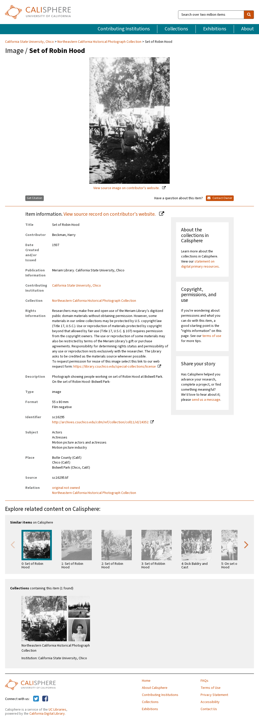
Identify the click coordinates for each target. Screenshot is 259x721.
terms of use (211, 335)
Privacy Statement (214, 695)
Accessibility (210, 702)
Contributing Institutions (124, 28)
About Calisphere (154, 688)
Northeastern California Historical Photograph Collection (99, 41)
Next (246, 544)
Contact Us (209, 709)
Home (146, 681)
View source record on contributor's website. (110, 214)
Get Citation (34, 198)
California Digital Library (47, 713)
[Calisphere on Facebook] (45, 699)
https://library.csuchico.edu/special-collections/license (114, 366)
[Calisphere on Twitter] (36, 699)
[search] (249, 14)
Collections (176, 28)
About (247, 28)
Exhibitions (214, 28)
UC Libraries (57, 709)
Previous (12, 544)
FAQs (204, 681)
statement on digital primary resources (200, 264)
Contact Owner (222, 198)
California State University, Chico (30, 41)
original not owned (66, 487)
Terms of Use (211, 688)
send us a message (206, 399)
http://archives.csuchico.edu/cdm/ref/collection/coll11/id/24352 (100, 422)
